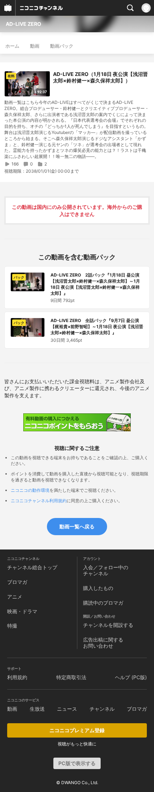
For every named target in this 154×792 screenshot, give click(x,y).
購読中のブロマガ (103, 603)
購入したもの (98, 588)
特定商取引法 (71, 677)
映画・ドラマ (22, 611)
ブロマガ (17, 582)
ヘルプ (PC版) (131, 677)
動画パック (61, 46)
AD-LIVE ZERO (23, 24)
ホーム (12, 46)
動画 (34, 46)
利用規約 (17, 677)
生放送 (37, 709)
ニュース (67, 709)
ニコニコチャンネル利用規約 (39, 500)
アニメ (14, 597)
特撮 (12, 626)
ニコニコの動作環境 (30, 490)
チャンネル (102, 709)
